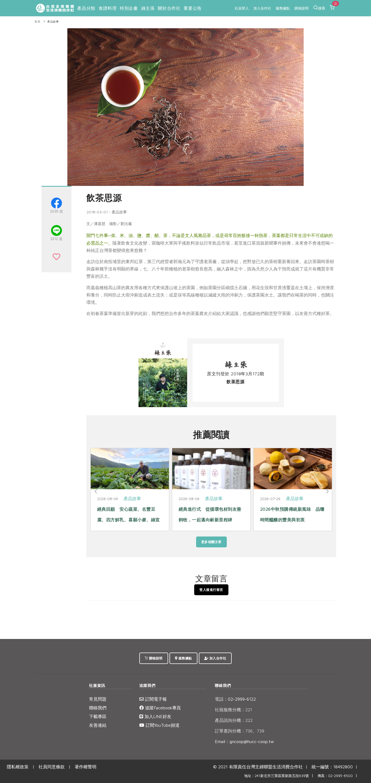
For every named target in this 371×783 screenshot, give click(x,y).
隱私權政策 (18, 766)
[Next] (326, 491)
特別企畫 (129, 8)
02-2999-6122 (235, 699)
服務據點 (283, 8)
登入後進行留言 (211, 590)
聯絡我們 (97, 707)
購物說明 (301, 8)
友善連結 (97, 725)
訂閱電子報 (155, 699)
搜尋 (321, 8)
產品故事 (53, 21)
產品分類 (86, 8)
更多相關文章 (211, 542)
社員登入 (242, 8)
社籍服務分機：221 (233, 709)
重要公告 (193, 8)
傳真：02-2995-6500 (335, 776)
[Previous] (95, 491)
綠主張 (148, 8)
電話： (221, 699)
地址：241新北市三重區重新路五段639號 (276, 776)
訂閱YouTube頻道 (162, 725)
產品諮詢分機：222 (234, 720)
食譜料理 (108, 8)
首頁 (37, 21)
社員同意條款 (52, 766)
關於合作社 (169, 8)
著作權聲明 (85, 766)
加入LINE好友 (157, 716)
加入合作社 (262, 8)
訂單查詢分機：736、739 (239, 730)
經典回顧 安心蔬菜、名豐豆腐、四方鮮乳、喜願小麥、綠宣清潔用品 (128, 519)
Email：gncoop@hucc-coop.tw (244, 741)
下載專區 (97, 716)
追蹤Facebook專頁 (162, 707)
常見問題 (97, 699)
